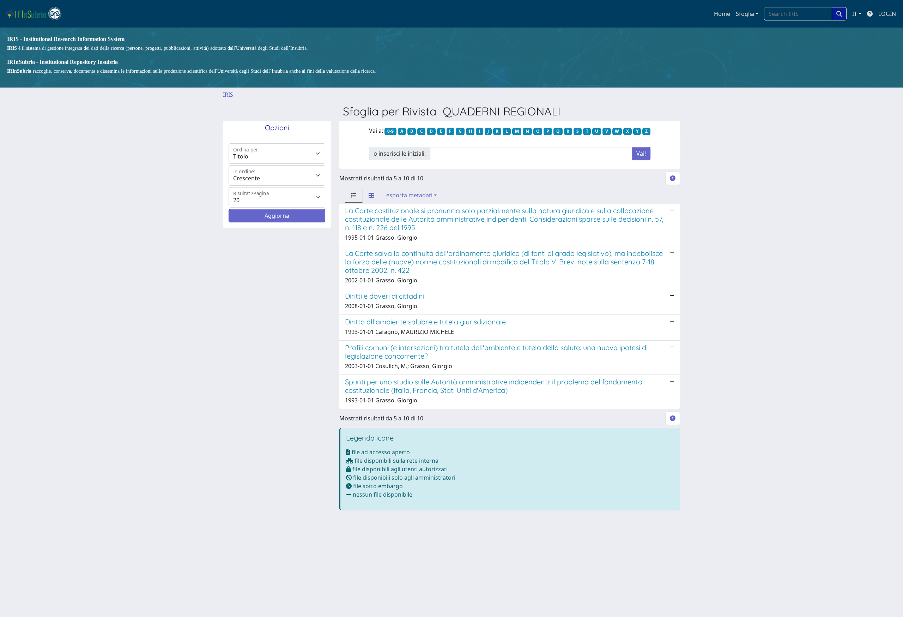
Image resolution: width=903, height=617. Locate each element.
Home (722, 14)
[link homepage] (36, 13)
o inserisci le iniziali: (400, 153)
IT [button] (854, 14)
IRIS (228, 94)
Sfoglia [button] (745, 14)
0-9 (390, 131)
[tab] (354, 195)
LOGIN (887, 14)
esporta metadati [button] (409, 195)
